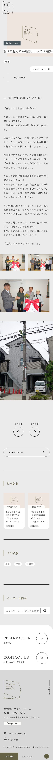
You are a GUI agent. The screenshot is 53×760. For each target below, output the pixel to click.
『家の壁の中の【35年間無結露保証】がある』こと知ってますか (37, 518)
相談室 (29, 564)
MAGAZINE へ (39, 69)
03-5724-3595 (16, 713)
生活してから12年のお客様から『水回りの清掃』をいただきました (13, 518)
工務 (18, 564)
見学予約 (9, 756)
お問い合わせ (27, 756)
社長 (7, 564)
